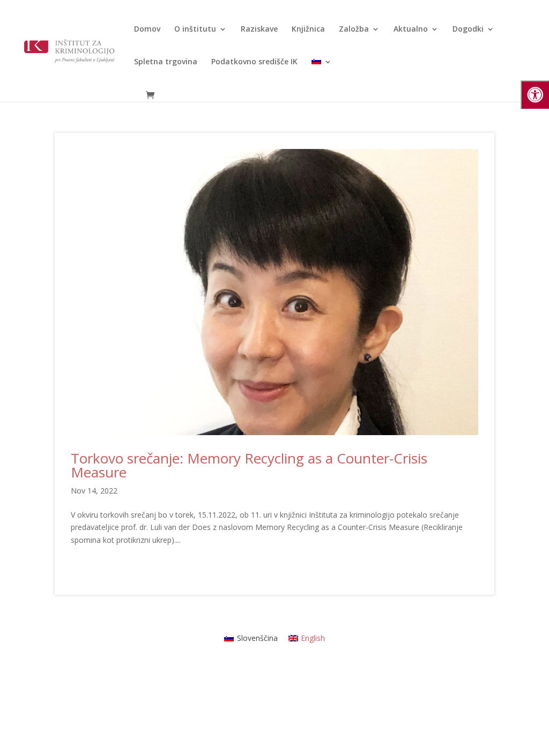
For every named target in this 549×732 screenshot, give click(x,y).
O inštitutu (195, 29)
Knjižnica (308, 29)
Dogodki (468, 29)
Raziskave (259, 29)
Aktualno (411, 29)
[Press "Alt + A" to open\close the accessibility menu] (535, 94)
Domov (147, 29)
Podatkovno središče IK (254, 62)
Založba (354, 29)
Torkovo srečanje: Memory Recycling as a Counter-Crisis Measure (249, 465)
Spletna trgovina (165, 62)
